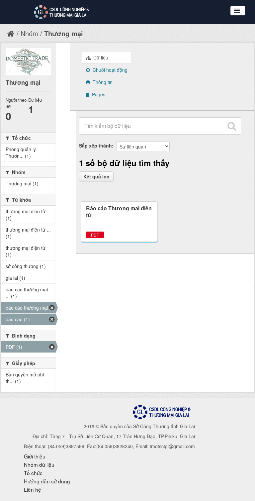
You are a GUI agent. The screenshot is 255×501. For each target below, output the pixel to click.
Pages (98, 94)
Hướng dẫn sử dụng (47, 481)
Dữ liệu (100, 57)
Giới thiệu (34, 456)
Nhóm (29, 33)
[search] (231, 126)
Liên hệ (32, 489)
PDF (95, 235)
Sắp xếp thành (95, 145)
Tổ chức (33, 472)
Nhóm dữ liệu (39, 464)
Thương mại (63, 33)
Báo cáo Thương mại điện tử (119, 211)
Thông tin (102, 82)
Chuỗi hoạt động (109, 69)
